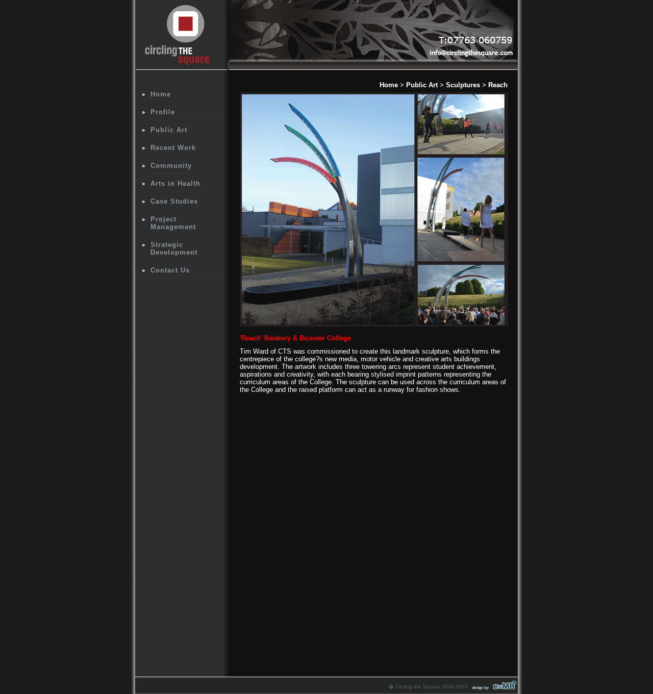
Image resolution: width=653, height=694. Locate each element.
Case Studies (174, 201)
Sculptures (463, 85)
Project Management (173, 223)
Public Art (168, 130)
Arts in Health (175, 183)
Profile (162, 112)
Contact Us (170, 270)
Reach (498, 85)
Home (160, 94)
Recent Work (173, 148)
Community (171, 165)
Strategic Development (173, 248)
